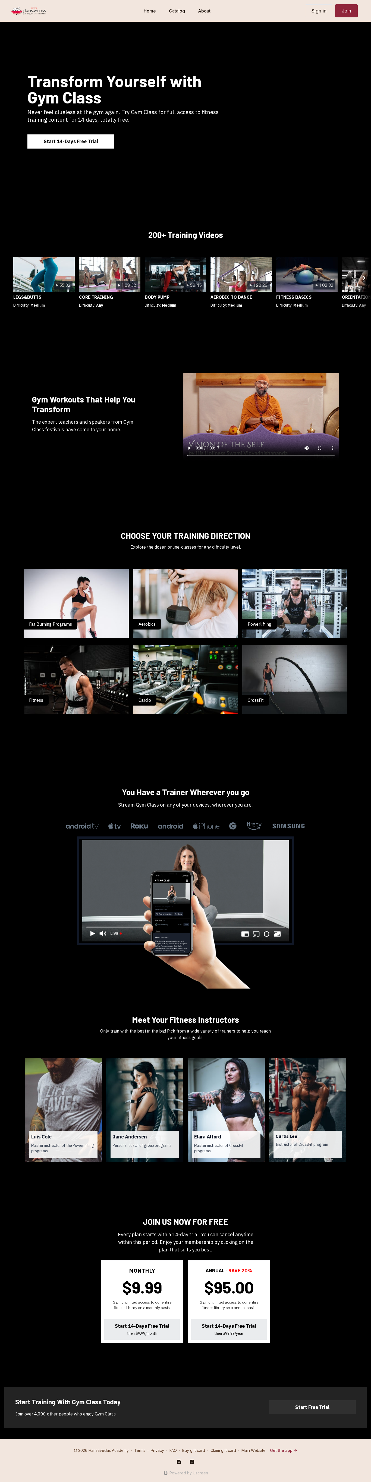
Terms (139, 1450)
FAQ (173, 1450)
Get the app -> (283, 1450)
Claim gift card (223, 1450)
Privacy (157, 1450)
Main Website (253, 1450)
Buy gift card (193, 1450)
